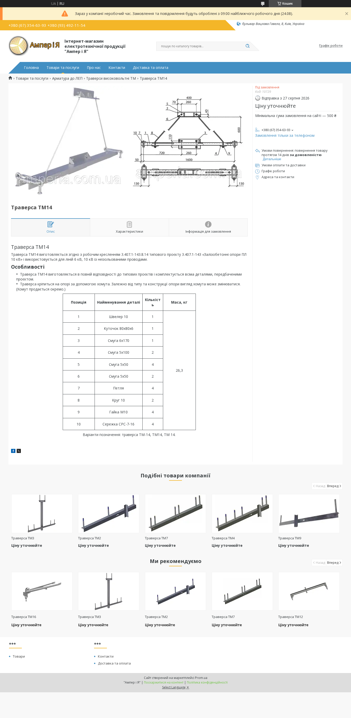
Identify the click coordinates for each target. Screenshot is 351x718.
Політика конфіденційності (207, 682)
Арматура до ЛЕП (67, 78)
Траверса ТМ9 (289, 538)
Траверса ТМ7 (156, 538)
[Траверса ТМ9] (309, 513)
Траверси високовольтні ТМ (111, 78)
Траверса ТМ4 (223, 538)
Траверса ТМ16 (23, 616)
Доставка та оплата (150, 67)
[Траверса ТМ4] (242, 513)
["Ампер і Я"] (34, 46)
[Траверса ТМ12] (309, 591)
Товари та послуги (63, 67)
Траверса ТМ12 (290, 616)
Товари (19, 656)
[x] (19, 451)
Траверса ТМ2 (89, 538)
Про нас (94, 67)
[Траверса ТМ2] (109, 513)
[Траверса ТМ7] (175, 513)
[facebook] (13, 451)
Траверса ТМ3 (22, 538)
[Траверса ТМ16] (42, 591)
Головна (31, 67)
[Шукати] (247, 46)
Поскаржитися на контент (163, 682)
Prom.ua (201, 678)
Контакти (116, 67)
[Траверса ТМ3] (42, 513)
